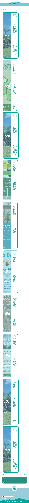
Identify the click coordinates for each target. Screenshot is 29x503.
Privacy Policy (8, 501)
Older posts (25, 474)
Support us (4, 491)
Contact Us (4, 490)
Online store (24, 490)
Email (3, 495)
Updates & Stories (23, 491)
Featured (4, 479)
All (3, 477)
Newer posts (4, 474)
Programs (4, 482)
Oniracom (21, 501)
